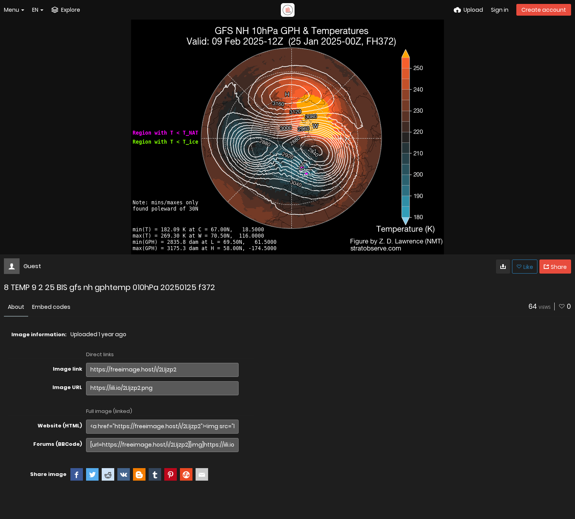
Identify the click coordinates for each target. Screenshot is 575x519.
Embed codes (51, 307)
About (16, 307)
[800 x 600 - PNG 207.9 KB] (503, 267)
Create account (543, 10)
